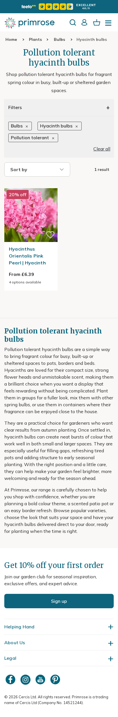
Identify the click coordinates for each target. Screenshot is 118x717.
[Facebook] (11, 679)
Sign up (59, 601)
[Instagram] (26, 679)
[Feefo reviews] (59, 7)
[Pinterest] (56, 679)
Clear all (101, 149)
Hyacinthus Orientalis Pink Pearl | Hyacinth (27, 256)
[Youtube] (41, 679)
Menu (109, 25)
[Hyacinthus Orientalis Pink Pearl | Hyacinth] (31, 184)
